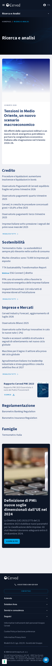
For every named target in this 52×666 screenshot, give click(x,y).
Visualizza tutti (9, 234)
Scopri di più (12, 541)
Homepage (6, 21)
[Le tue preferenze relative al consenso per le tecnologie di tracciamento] (4, 661)
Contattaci (26, 591)
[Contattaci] (46, 660)
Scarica (7, 395)
